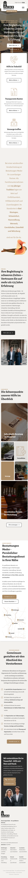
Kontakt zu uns (13, 49)
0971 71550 (11, 779)
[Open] (23, 7)
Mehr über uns (13, 45)
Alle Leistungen (13, 525)
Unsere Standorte (9, 601)
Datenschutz (16, 874)
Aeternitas (3, 844)
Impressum (11, 874)
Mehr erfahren (13, 80)
